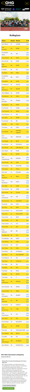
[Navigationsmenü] (27, 3)
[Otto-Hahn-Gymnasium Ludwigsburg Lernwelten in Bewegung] (7, 3)
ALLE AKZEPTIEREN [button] (8, 388)
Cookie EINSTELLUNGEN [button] (9, 385)
